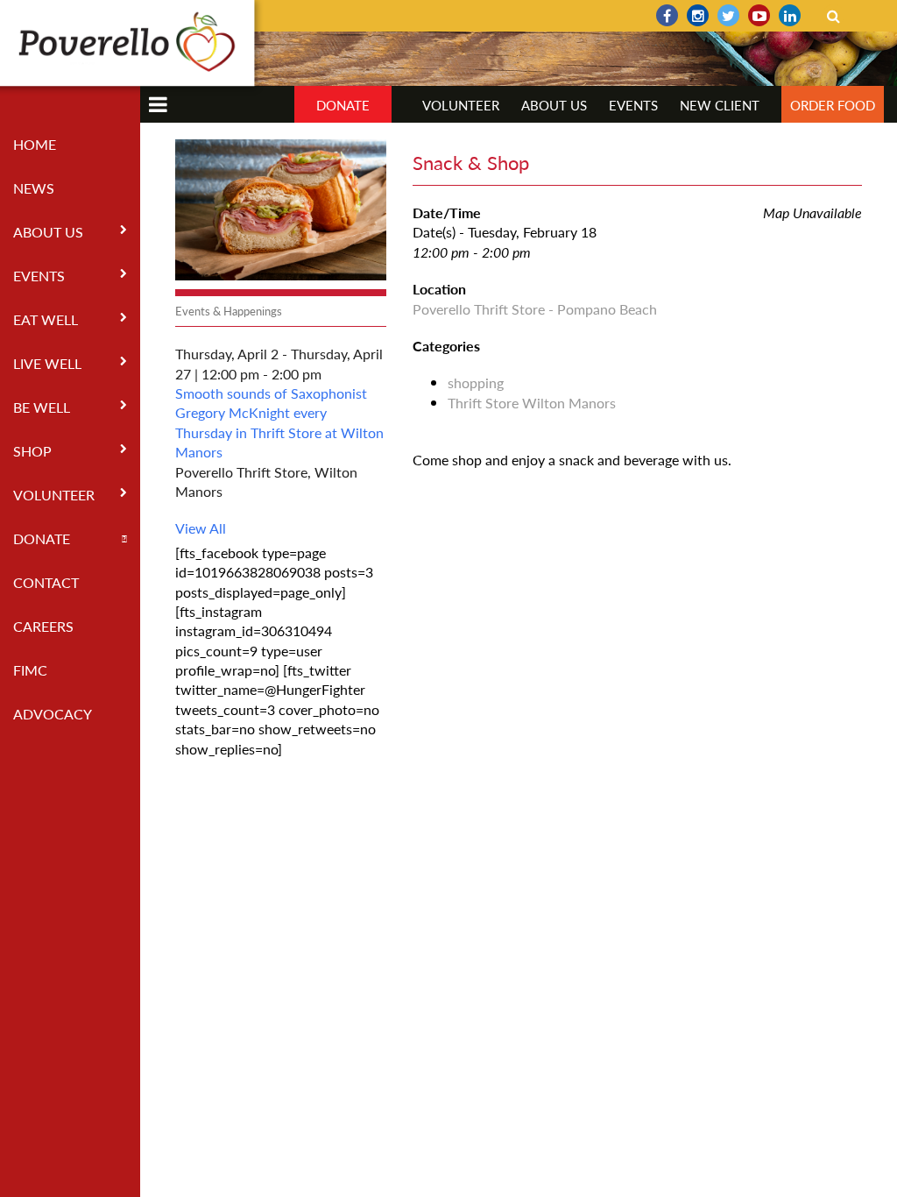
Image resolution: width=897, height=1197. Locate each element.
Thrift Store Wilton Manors (532, 403)
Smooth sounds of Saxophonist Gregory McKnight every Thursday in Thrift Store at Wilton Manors (279, 422)
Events (39, 276)
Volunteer (54, 495)
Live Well (47, 363)
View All (200, 528)
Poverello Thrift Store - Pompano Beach (535, 309)
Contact (46, 582)
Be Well (41, 407)
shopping (476, 382)
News (33, 188)
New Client (719, 105)
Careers (43, 626)
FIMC (30, 670)
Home (34, 144)
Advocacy (52, 714)
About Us (48, 232)
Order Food (832, 105)
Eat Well (45, 319)
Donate (41, 538)
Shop (32, 451)
